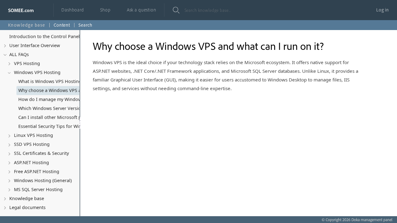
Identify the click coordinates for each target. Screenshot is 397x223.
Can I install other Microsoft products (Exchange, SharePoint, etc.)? (57, 117)
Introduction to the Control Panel (44, 36)
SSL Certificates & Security (41, 153)
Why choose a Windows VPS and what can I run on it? (57, 90)
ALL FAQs (19, 54)
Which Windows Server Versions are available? (57, 108)
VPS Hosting (27, 63)
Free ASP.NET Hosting (36, 171)
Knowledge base (26, 198)
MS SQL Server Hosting (38, 189)
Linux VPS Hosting (33, 135)
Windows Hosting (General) (43, 180)
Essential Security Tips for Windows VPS (57, 126)
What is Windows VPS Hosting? (50, 81)
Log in (382, 10)
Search (85, 25)
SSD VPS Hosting (32, 144)
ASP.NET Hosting (31, 162)
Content (62, 25)
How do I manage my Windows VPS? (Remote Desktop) (57, 99)
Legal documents (27, 207)
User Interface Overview (34, 45)
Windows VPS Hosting (37, 72)
